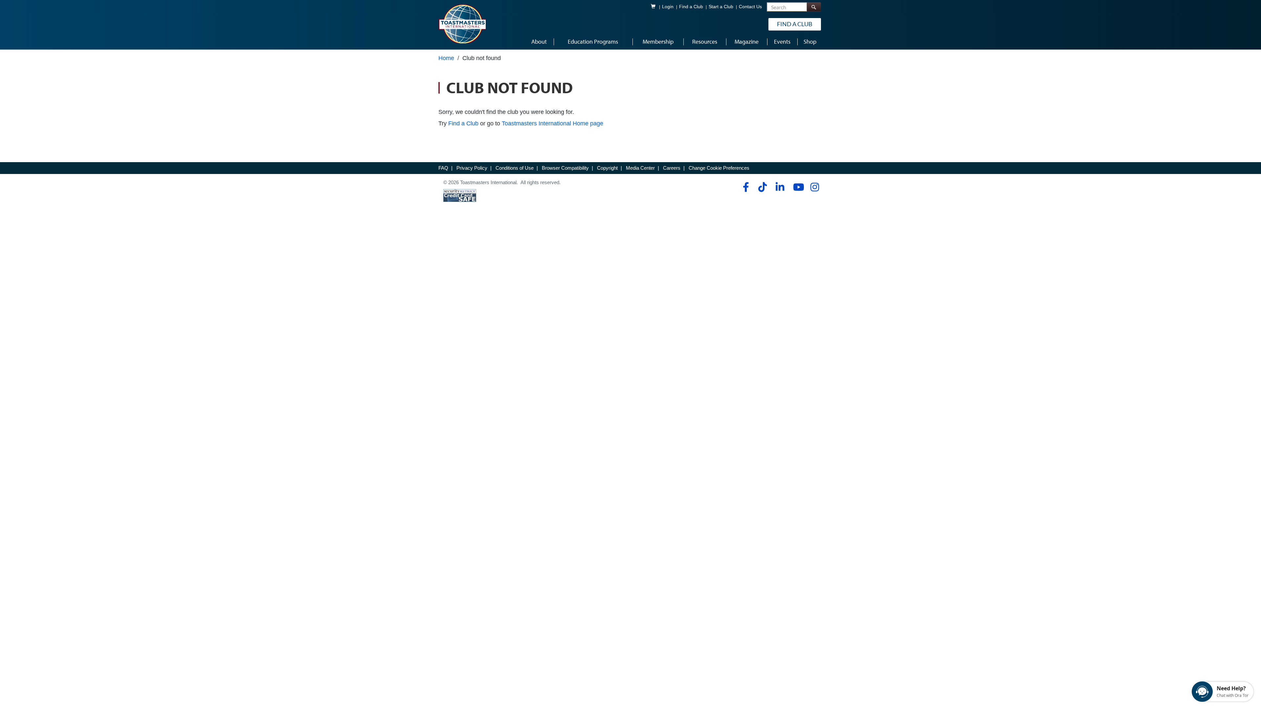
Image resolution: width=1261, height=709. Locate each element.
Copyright (607, 168)
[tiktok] (762, 187)
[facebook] (745, 187)
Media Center (640, 168)
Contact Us (750, 6)
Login (668, 6)
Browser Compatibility (565, 168)
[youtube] (797, 187)
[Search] (814, 7)
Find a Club (691, 6)
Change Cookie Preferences (719, 168)
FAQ (443, 168)
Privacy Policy (471, 168)
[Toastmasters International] (462, 23)
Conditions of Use (515, 168)
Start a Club (721, 6)
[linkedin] (779, 187)
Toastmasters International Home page (552, 123)
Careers (671, 168)
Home (446, 58)
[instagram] (814, 187)
